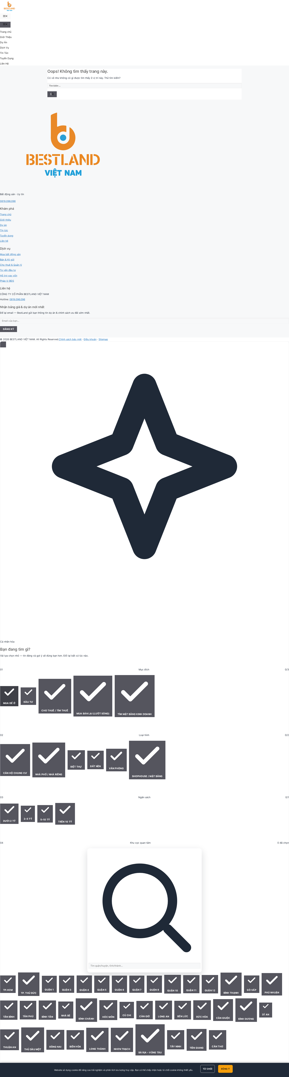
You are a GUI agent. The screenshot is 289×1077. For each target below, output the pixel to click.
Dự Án (3, 42)
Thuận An (9, 1047)
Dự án (3, 225)
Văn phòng (116, 768)
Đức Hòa (202, 1016)
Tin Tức (4, 52)
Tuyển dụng (6, 235)
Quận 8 (154, 989)
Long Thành (97, 1048)
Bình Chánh (86, 1018)
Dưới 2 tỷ (9, 821)
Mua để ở (9, 703)
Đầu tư (28, 702)
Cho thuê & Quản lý (11, 264)
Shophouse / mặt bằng (147, 776)
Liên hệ (4, 240)
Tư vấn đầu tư (8, 270)
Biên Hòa (75, 1046)
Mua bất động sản (10, 254)
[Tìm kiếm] (52, 94)
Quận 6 (119, 989)
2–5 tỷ (28, 818)
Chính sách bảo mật (70, 339)
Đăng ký (8, 329)
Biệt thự (76, 766)
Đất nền (95, 766)
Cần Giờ (144, 1016)
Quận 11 (191, 990)
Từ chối (207, 1069)
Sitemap (103, 339)
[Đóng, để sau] (3, 344)
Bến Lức (182, 1016)
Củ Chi (127, 1015)
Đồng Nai (55, 1046)
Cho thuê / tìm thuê (54, 710)
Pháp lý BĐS (7, 280)
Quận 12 (210, 990)
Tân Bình (8, 1016)
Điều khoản (90, 339)
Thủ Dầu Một (32, 1049)
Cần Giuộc (223, 1018)
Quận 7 (136, 989)
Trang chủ (5, 31)
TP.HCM (8, 990)
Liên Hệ (4, 63)
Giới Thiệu (6, 37)
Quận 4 (84, 990)
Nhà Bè (65, 1015)
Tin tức (4, 230)
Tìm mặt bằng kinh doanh (135, 714)
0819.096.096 (8, 201)
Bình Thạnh (231, 992)
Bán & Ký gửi (7, 259)
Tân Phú (28, 1016)
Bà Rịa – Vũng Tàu (150, 1052)
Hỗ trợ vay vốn (8, 275)
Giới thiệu (5, 219)
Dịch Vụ (4, 47)
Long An (163, 1016)
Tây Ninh (175, 1046)
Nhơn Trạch (122, 1049)
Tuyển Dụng (7, 58)
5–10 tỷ (45, 819)
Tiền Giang (197, 1047)
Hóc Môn (108, 1017)
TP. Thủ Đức (28, 993)
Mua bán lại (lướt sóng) (92, 713)
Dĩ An (265, 1014)
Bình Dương (246, 1018)
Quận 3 (66, 989)
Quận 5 (102, 989)
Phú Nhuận (272, 992)
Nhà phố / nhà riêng (48, 774)
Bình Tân (47, 1016)
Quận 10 (172, 990)
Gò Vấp (251, 990)
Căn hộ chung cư (15, 773)
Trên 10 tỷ (65, 821)
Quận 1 (49, 989)
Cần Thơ (217, 1046)
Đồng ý (225, 1069)
